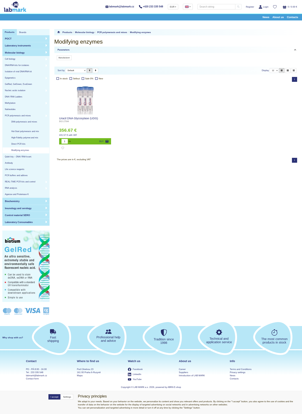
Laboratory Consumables (19, 222)
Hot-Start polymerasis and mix (25, 131)
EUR (172, 7)
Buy (101, 141)
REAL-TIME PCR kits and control (20, 182)
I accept (54, 397)
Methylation (10, 103)
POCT (8, 38)
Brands (22, 32)
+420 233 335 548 (152, 6)
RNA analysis (11, 188)
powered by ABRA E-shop (168, 387)
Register (250, 7)
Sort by (61, 70)
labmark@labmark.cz (121, 6)
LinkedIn (137, 374)
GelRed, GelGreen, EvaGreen (18, 84)
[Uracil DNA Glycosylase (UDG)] (85, 99)
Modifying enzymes (20, 150)
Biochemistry (12, 201)
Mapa (80, 375)
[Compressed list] (293, 70)
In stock (64, 78)
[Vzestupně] (89, 70)
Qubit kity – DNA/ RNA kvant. (18, 157)
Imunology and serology (18, 208)
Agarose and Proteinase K (17, 194)
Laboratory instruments (18, 45)
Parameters (64, 49)
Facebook (138, 369)
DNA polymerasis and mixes (24, 122)
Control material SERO (17, 215)
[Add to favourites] (63, 148)
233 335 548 (37, 372)
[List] (287, 70)
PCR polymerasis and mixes (18, 116)
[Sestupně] (95, 70)
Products (9, 32)
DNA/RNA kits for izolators (17, 65)
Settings (67, 397)
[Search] (238, 6)
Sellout (76, 78)
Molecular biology (15, 52)
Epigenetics (10, 78)
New (101, 78)
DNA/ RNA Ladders (13, 97)
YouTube (137, 379)
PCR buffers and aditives (16, 175)
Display (265, 70)
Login (265, 7)
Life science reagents (14, 169)
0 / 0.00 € (292, 7)
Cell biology (10, 59)
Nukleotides (10, 109)
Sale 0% (89, 78)
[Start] (58, 32)
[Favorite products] (275, 7)
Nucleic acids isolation (15, 90)
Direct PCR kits (18, 144)
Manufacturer (64, 58)
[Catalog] (281, 70)
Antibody (9, 163)
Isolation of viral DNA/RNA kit (18, 71)
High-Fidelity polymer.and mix (24, 138)
